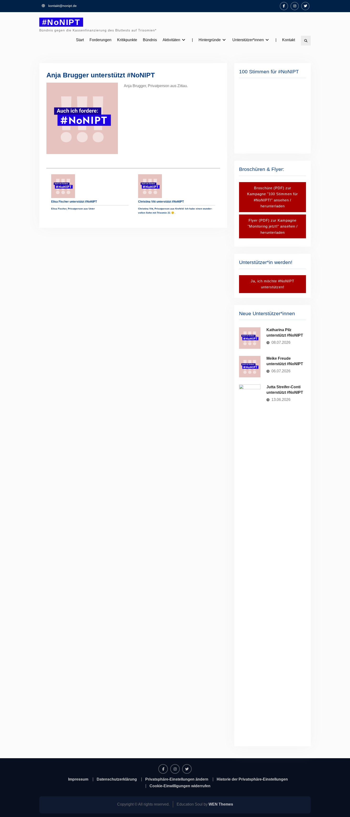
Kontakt (288, 40)
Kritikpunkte (127, 40)
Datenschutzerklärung (117, 779)
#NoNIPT (61, 22)
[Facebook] (284, 6)
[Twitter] (305, 6)
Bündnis (150, 40)
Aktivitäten (171, 40)
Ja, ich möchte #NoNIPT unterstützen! (272, 284)
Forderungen (100, 40)
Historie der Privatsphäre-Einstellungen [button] (252, 779)
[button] (246, 115)
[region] (272, 115)
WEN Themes (221, 804)
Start (80, 40)
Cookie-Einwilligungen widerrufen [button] (180, 786)
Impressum (78, 779)
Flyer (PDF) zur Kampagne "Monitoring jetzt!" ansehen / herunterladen (273, 226)
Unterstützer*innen (248, 40)
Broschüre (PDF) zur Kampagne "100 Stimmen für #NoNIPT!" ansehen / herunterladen (272, 197)
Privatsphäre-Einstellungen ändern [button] (176, 779)
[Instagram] (294, 6)
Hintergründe (210, 40)
